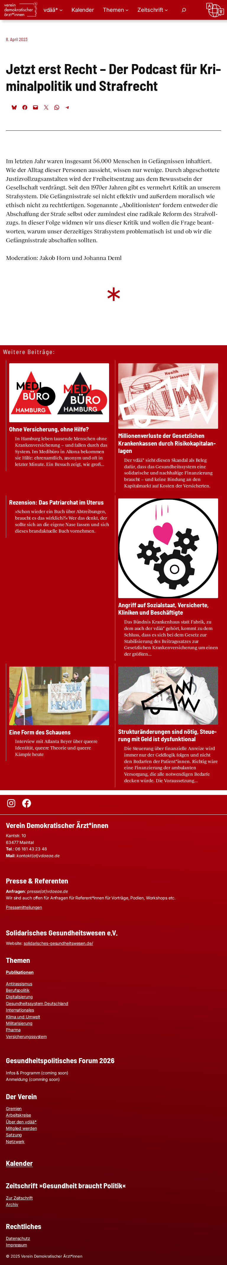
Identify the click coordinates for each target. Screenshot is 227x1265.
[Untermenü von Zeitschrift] (166, 10)
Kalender (19, 1162)
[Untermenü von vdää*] (61, 10)
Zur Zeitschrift (19, 1197)
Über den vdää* (21, 1121)
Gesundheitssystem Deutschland (37, 1003)
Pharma (13, 1029)
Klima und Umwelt (23, 1016)
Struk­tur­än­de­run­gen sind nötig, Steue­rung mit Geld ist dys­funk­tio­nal (167, 735)
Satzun (12, 1134)
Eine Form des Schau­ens (40, 732)
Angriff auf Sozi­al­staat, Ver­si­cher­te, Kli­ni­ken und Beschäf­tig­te (163, 608)
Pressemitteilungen (24, 907)
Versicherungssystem (26, 1036)
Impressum (16, 1244)
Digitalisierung (19, 996)
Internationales (20, 1009)
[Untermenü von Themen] (127, 10)
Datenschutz (18, 1238)
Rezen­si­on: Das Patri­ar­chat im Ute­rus (56, 502)
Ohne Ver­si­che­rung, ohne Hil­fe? (49, 429)
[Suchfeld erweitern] (183, 10)
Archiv (12, 1204)
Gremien (14, 1108)
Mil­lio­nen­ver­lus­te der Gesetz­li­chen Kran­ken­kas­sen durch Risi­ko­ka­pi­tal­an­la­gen (167, 443)
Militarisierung (19, 1023)
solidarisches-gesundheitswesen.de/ (58, 943)
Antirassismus (19, 983)
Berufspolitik (18, 990)
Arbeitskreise (18, 1114)
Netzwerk (15, 1141)
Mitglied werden (21, 1128)
